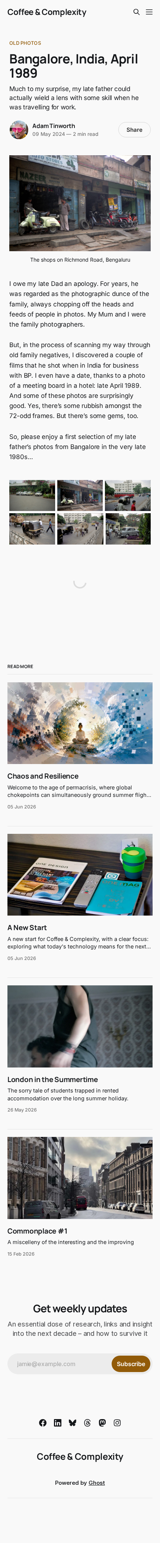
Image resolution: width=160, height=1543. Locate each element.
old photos (25, 43)
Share (135, 129)
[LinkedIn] (57, 1423)
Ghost (97, 1482)
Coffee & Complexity (46, 12)
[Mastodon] (102, 1423)
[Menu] (149, 12)
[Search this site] (137, 12)
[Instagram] (117, 1423)
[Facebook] (43, 1423)
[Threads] (87, 1423)
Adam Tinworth (53, 126)
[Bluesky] (72, 1423)
